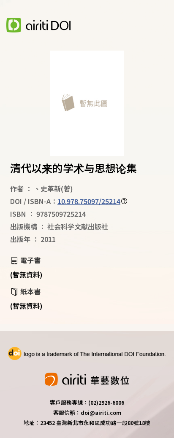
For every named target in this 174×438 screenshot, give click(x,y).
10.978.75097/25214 (88, 201)
